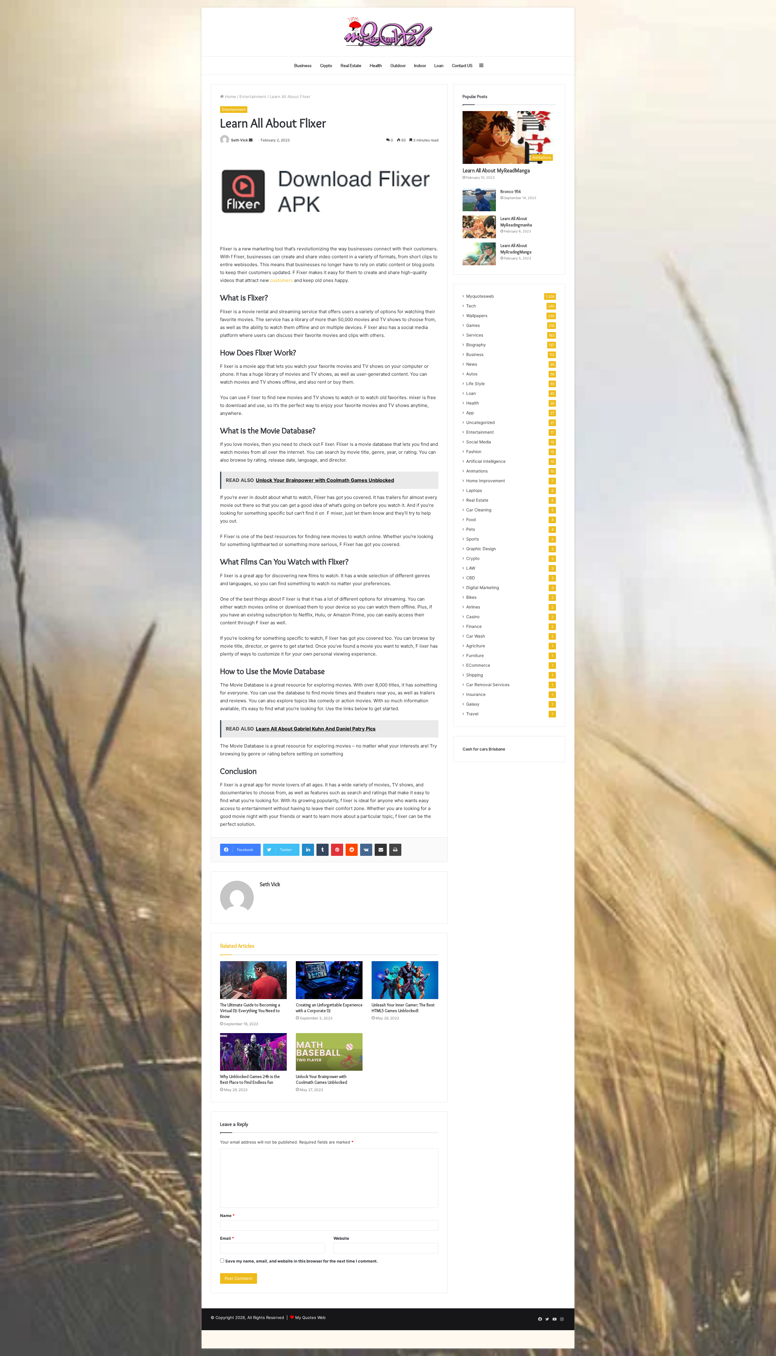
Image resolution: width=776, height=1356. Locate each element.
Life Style (475, 383)
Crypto (326, 65)
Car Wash (475, 636)
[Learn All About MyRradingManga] (479, 253)
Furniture (475, 655)
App (470, 412)
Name (227, 1215)
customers (282, 280)
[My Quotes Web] (388, 32)
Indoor (420, 65)
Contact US (462, 65)
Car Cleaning (478, 509)
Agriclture (475, 645)
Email (227, 1238)
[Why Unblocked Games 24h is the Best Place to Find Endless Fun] (253, 1052)
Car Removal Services (488, 684)
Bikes (471, 597)
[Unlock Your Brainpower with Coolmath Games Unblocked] (329, 1052)
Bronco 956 (510, 191)
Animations (477, 471)
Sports (472, 539)
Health (376, 65)
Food (471, 519)
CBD (470, 577)
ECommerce (478, 665)
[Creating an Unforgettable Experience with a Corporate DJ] (329, 980)
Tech (471, 305)
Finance (474, 626)
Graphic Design (481, 548)
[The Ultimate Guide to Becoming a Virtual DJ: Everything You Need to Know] (253, 980)
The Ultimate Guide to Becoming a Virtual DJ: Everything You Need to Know (250, 1010)
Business (303, 65)
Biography (476, 344)
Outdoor (398, 65)
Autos (471, 373)
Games (473, 325)
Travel (472, 713)
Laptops (474, 490)
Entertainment (252, 96)
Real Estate (351, 65)
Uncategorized (480, 422)
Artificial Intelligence (486, 461)
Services (474, 335)
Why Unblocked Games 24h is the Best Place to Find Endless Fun (250, 1079)
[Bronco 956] (479, 199)
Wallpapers (476, 315)
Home (230, 96)
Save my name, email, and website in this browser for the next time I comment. (301, 1261)
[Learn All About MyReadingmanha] (479, 226)
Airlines (473, 607)
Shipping (474, 675)
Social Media (478, 441)
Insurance (476, 694)
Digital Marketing (482, 587)
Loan (438, 65)
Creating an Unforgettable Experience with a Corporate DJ (329, 1007)
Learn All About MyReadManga (496, 170)
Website (341, 1238)
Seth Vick (239, 140)
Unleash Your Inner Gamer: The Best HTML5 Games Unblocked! (403, 1007)
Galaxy (473, 704)
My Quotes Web (310, 1317)
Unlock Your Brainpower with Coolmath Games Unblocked (321, 1079)
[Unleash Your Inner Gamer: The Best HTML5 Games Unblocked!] (405, 980)
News (471, 364)
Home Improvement (485, 480)
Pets (470, 529)
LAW (470, 568)
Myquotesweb (480, 296)
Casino (473, 616)
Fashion (473, 451)
